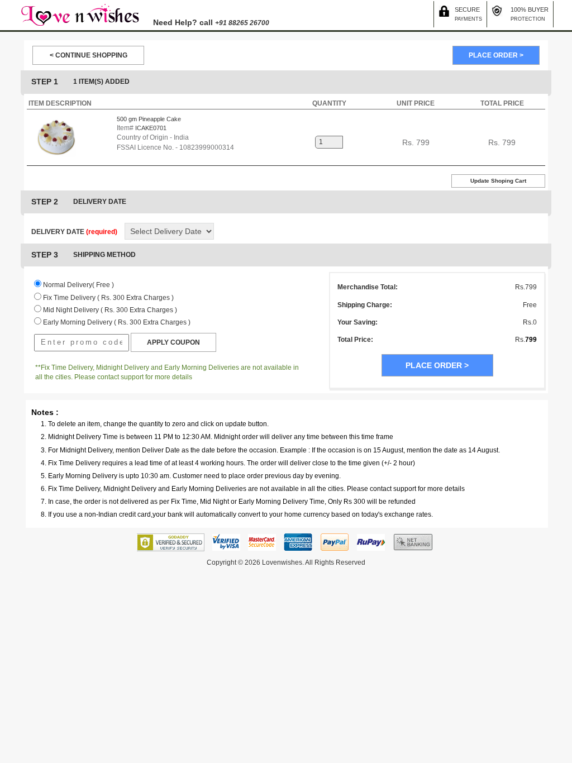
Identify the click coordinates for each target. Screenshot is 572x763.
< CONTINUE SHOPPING (88, 55)
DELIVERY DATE (74, 232)
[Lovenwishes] (79, 14)
